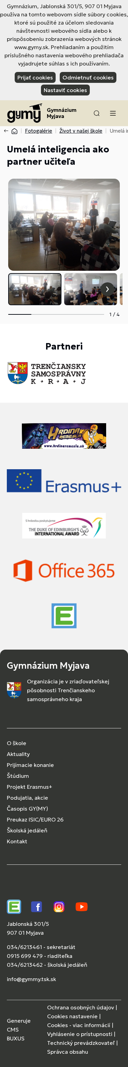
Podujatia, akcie (27, 797)
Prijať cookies (35, 77)
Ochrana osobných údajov (80, 1007)
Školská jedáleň (27, 830)
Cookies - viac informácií (78, 1025)
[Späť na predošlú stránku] (7, 131)
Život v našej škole (80, 131)
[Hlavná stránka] (14, 131)
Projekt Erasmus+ (29, 786)
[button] (96, 113)
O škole (16, 743)
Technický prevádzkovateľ (81, 1042)
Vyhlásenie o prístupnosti (79, 1034)
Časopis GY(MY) (27, 808)
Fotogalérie (38, 131)
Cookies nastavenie (72, 1016)
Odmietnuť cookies (88, 77)
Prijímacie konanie (30, 764)
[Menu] (112, 113)
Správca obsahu (67, 1051)
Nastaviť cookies (65, 90)
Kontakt (17, 841)
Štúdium (18, 775)
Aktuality (18, 754)
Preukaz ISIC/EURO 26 (35, 819)
